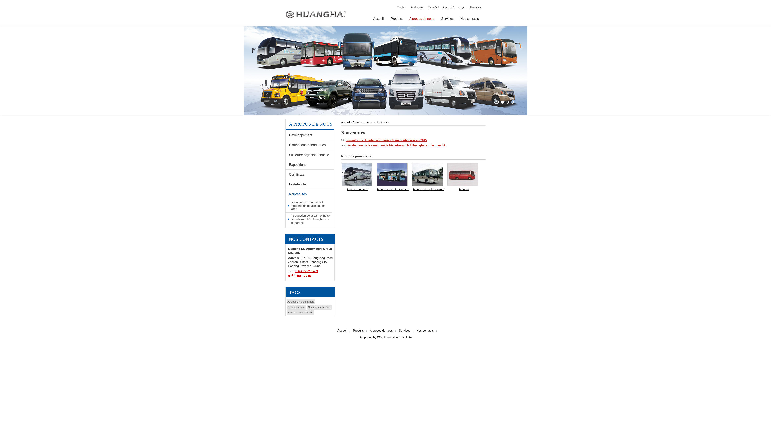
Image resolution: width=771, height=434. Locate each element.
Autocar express (296, 307)
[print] (305, 275)
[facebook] (292, 275)
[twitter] (289, 275)
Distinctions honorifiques (307, 145)
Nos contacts (306, 239)
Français (476, 7)
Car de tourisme (357, 189)
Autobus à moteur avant (428, 189)
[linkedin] (298, 275)
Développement (300, 135)
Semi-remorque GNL (319, 307)
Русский (448, 7)
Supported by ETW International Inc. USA (385, 337)
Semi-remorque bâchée (300, 312)
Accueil (346, 122)
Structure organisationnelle (309, 155)
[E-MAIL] (301, 275)
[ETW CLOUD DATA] (309, 275)
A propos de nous (363, 122)
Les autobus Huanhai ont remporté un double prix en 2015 (386, 140)
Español (433, 7)
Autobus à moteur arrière (393, 189)
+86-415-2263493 (306, 271)
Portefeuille (297, 184)
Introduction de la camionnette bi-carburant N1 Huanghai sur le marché (395, 145)
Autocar (464, 189)
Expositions (297, 165)
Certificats (296, 174)
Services (404, 330)
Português (417, 7)
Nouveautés (383, 122)
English (401, 7)
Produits (358, 330)
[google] (295, 275)
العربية (462, 7)
